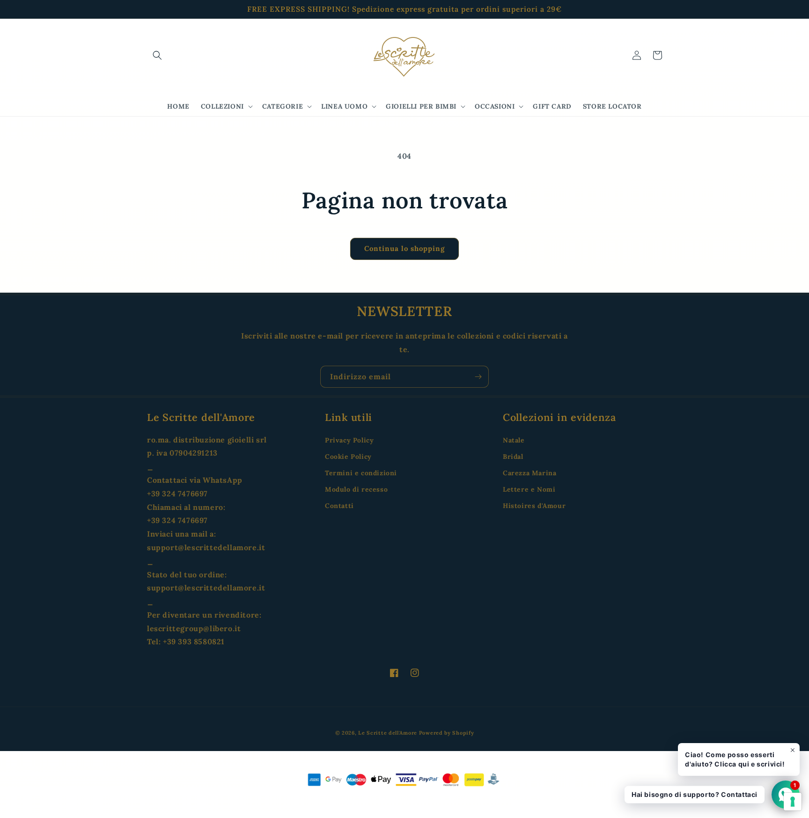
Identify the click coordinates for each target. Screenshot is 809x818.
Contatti (339, 505)
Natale (514, 440)
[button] (157, 55)
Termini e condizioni (361, 473)
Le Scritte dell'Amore (387, 733)
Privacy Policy (349, 440)
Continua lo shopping (404, 248)
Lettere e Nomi (529, 489)
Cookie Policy (348, 456)
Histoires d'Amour (534, 505)
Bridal (513, 456)
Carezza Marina (529, 473)
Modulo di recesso (356, 489)
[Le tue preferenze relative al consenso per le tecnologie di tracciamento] (793, 802)
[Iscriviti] (478, 377)
